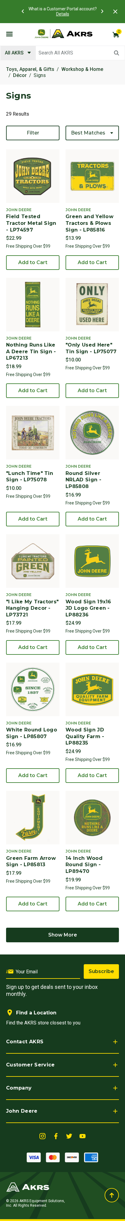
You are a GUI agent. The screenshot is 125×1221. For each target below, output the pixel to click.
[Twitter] (69, 1136)
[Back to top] (111, 1195)
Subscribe (101, 971)
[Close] (115, 11)
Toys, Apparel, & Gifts (30, 69)
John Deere (22, 1111)
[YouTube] (82, 1136)
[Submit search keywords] (116, 53)
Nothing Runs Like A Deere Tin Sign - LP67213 (31, 351)
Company (19, 1088)
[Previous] (22, 11)
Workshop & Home (82, 69)
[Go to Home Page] (27, 1187)
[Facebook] (55, 1136)
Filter (33, 133)
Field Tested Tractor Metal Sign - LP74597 (31, 223)
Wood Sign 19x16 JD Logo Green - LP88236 (88, 608)
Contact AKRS (24, 1042)
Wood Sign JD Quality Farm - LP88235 (85, 736)
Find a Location (36, 1013)
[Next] (102, 11)
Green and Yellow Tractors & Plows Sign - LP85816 (89, 223)
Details (62, 14)
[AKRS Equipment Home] (63, 33)
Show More (62, 935)
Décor (20, 75)
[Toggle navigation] (9, 33)
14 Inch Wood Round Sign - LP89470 (84, 864)
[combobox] (62, 53)
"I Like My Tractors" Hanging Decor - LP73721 (32, 608)
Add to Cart (32, 262)
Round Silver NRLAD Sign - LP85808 (83, 479)
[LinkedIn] (42, 1136)
